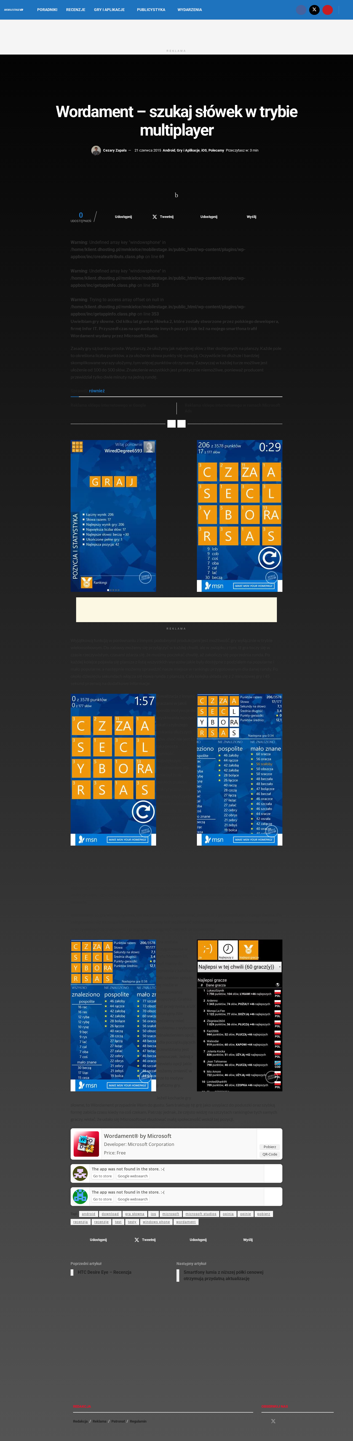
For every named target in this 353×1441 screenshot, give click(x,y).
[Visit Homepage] (13, 10)
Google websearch (133, 1175)
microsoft (170, 1214)
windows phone (156, 1222)
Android (169, 150)
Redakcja (80, 1421)
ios (153, 1214)
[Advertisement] (176, 32)
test (118, 1222)
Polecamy (216, 150)
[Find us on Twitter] (314, 10)
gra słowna (135, 1214)
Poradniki (47, 9)
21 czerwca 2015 (148, 150)
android (88, 1214)
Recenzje (75, 9)
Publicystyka (151, 9)
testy (132, 1222)
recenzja (80, 1222)
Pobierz (270, 1146)
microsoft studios (201, 1214)
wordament (186, 1222)
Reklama (99, 1421)
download (110, 1214)
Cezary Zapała (115, 150)
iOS (204, 150)
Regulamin (138, 1421)
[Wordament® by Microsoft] (86, 1143)
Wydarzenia (190, 9)
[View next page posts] (181, 424)
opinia (228, 1214)
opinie (245, 1214)
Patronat (118, 1421)
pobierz (263, 1214)
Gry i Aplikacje (109, 9)
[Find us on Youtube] (327, 10)
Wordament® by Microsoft (137, 1136)
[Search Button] (347, 10)
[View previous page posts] (171, 424)
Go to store (102, 1175)
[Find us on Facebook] (301, 10)
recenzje (101, 1222)
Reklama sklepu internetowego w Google (108, 405)
